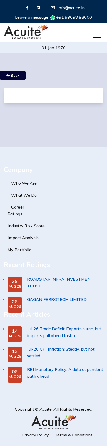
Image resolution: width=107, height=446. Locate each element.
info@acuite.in (71, 7)
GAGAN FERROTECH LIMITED (57, 299)
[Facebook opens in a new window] (27, 7)
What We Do (24, 195)
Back (14, 75)
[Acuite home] (53, 421)
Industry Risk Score (26, 225)
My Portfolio (19, 249)
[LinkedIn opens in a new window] (38, 7)
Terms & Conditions (74, 434)
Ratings (15, 213)
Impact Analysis (23, 237)
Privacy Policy (35, 434)
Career (17, 207)
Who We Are (24, 183)
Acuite (45, 409)
